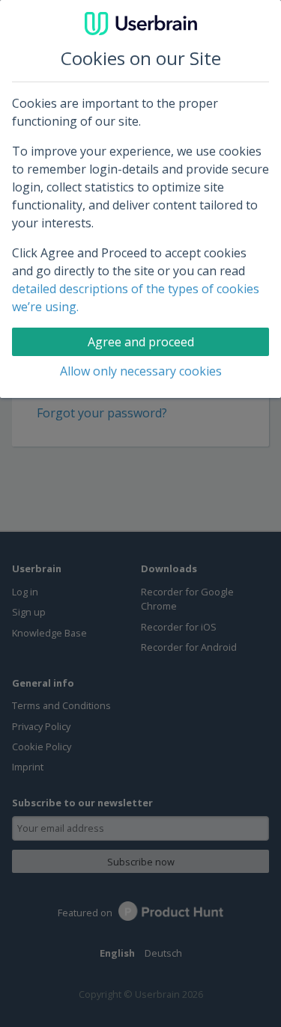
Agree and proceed (141, 342)
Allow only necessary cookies (141, 371)
